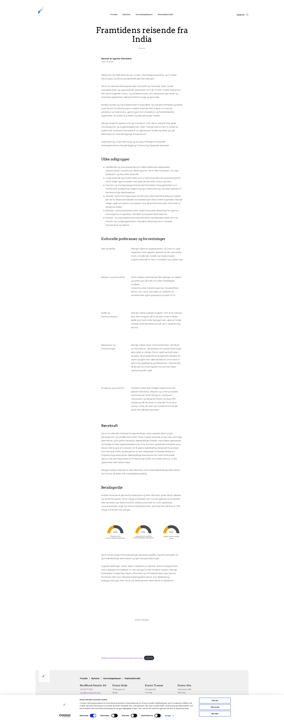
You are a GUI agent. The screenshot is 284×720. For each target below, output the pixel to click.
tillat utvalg (215, 707)
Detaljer (168, 716)
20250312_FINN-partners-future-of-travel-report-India (122, 658)
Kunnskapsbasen (144, 14)
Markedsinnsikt (165, 14)
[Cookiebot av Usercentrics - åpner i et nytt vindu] (65, 715)
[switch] (114, 715)
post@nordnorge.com (90, 693)
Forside (113, 14)
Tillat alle (214, 700)
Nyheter (126, 14)
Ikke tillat (214, 714)
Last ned (149, 658)
